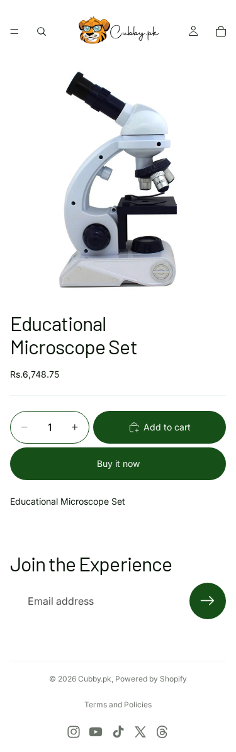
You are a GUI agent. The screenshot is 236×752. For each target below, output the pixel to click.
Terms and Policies (118, 704)
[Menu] (14, 31)
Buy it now (118, 463)
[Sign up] (207, 601)
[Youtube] (95, 731)
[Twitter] (140, 731)
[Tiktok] (118, 731)
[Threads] (162, 731)
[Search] (41, 31)
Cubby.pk (94, 678)
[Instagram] (73, 731)
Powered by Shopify (151, 678)
